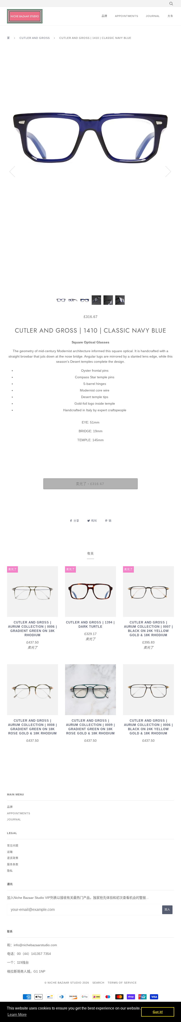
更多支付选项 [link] (90, 509)
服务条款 (12, 864)
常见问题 (12, 845)
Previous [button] (15, 171)
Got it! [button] (158, 1012)
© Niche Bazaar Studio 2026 (67, 982)
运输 (10, 852)
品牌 (104, 16)
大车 (170, 16)
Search (98, 982)
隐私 (10, 870)
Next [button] (165, 171)
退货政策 (12, 858)
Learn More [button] (17, 1015)
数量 (90, 458)
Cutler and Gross (35, 38)
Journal (153, 16)
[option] (90, 171)
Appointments (126, 16)
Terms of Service (122, 982)
